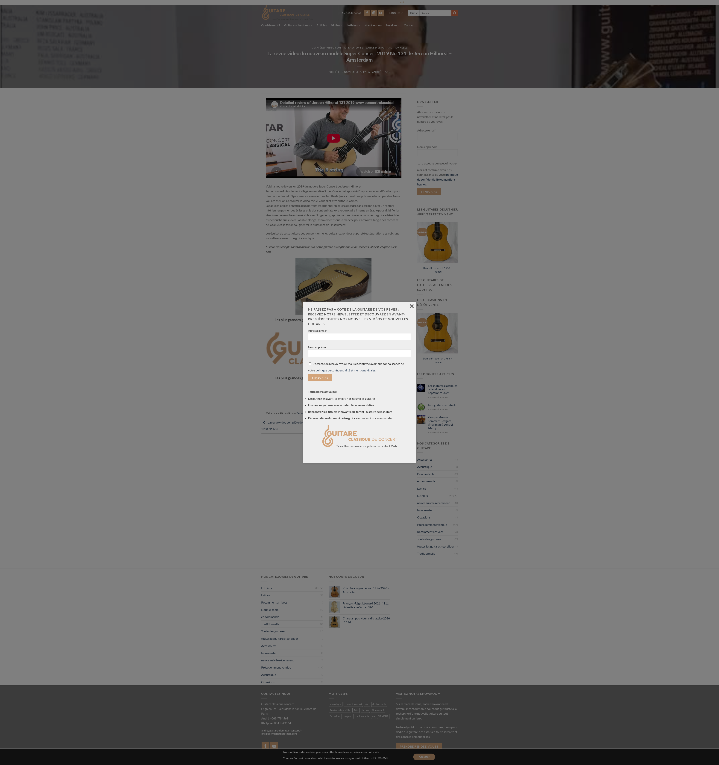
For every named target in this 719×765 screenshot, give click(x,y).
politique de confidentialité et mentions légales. (345, 370)
